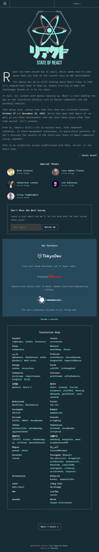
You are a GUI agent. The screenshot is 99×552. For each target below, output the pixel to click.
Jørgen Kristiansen (61, 502)
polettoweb (56, 376)
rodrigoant (56, 468)
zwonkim (54, 397)
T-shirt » (49, 526)
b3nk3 (25, 450)
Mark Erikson (25, 170)
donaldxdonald (37, 442)
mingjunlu (67, 439)
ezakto (29, 341)
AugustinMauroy (73, 360)
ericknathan (56, 471)
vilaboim (69, 468)
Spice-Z (27, 387)
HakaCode (55, 465)
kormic (53, 479)
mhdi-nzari (30, 360)
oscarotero (28, 368)
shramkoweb (36, 420)
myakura (16, 387)
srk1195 (54, 368)
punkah (15, 450)
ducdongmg (55, 487)
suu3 (79, 394)
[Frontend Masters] (49, 276)
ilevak (15, 458)
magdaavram (56, 412)
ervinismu (17, 376)
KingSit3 (17, 379)
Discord (54, 548)
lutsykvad (55, 431)
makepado (55, 394)
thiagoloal (74, 458)
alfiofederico (72, 376)
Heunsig (79, 390)
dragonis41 (56, 360)
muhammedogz (35, 428)
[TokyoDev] (49, 256)
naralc (53, 495)
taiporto (70, 471)
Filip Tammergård (27, 194)
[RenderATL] (49, 300)
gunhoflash (68, 394)
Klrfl (27, 379)
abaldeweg (55, 349)
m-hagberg (55, 420)
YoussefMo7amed (58, 450)
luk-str (54, 405)
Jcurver (73, 387)
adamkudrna (18, 349)
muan (77, 439)
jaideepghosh (68, 368)
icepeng (63, 387)
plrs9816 (68, 390)
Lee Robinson (70, 182)
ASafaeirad (31, 357)
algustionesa (32, 376)
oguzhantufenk (20, 431)
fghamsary (17, 357)
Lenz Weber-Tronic (73, 170)
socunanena (56, 341)
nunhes (15, 368)
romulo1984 (68, 465)
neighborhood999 (59, 442)
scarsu (26, 439)
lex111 (15, 420)
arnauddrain (56, 357)
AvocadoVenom (73, 357)
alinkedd (55, 428)
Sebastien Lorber (27, 182)
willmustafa (56, 461)
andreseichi (72, 461)
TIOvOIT (16, 439)
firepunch (55, 390)
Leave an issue (60, 546)
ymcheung (55, 439)
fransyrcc (40, 341)
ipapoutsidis (67, 479)
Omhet (25, 420)
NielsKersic (32, 405)
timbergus (17, 341)
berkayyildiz (19, 428)
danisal (16, 412)
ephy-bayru (18, 487)
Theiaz (67, 349)
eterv (53, 387)
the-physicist (58, 458)
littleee (22, 442)
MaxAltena (17, 405)
